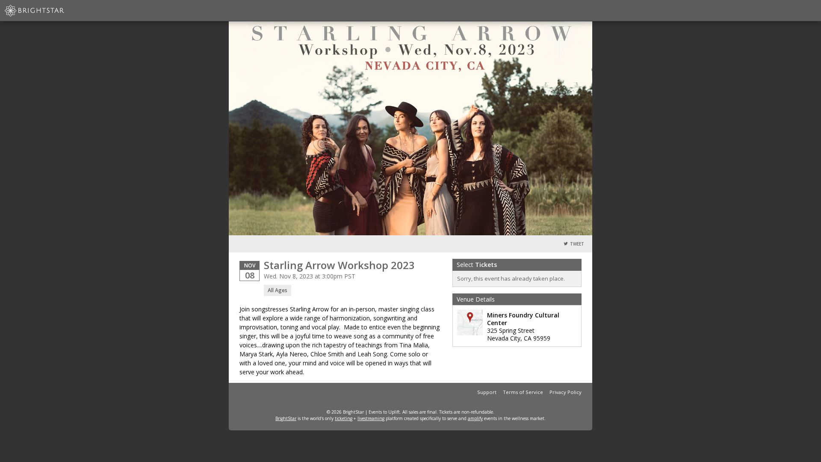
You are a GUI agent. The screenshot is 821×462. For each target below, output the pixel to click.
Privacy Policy (565, 392)
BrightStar (285, 418)
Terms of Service (523, 392)
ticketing (343, 418)
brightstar (47, 10)
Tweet (577, 244)
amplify (475, 418)
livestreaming (370, 418)
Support (486, 392)
